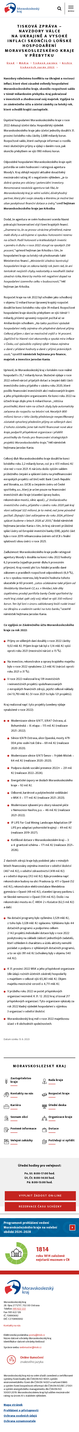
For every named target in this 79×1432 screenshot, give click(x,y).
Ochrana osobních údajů (20, 1416)
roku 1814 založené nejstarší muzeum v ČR (53, 1254)
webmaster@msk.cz (31, 1347)
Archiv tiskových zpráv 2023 (46, 65)
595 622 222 (19, 1309)
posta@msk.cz (37, 1335)
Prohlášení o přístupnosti (21, 1410)
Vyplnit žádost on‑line (40, 1195)
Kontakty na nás (12, 1325)
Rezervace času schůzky (40, 1206)
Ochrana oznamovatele (20, 1421)
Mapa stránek (13, 1405)
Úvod (11, 63)
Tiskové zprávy (45, 63)
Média (24, 63)
